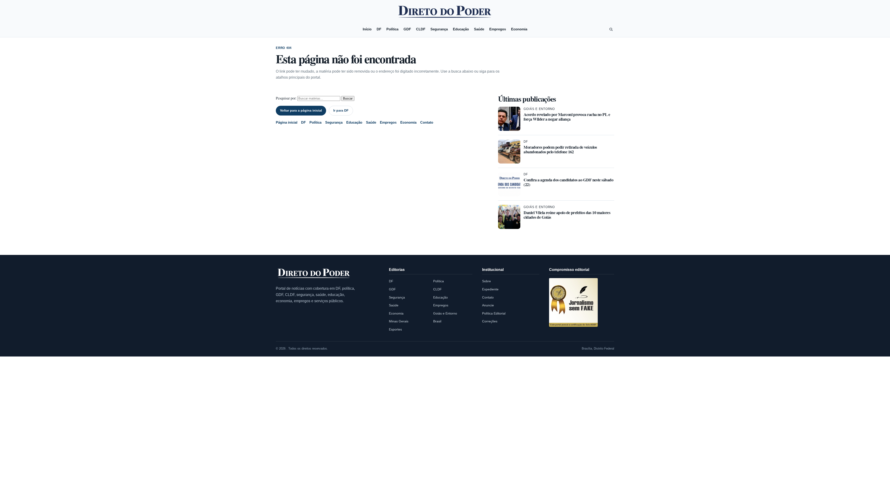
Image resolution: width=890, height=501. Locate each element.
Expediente (490, 289)
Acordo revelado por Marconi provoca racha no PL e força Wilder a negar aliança (567, 116)
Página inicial (286, 122)
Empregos (497, 29)
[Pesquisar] (611, 29)
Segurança (439, 29)
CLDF (420, 29)
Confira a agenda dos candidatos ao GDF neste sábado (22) (568, 182)
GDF (407, 29)
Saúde (479, 29)
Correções (489, 321)
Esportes (395, 329)
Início (367, 29)
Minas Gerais (398, 321)
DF (379, 29)
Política (392, 29)
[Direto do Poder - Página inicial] (314, 273)
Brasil (437, 321)
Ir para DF (341, 110)
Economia (519, 29)
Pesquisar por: (286, 98)
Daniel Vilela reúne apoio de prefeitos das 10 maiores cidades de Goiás (567, 214)
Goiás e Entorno (539, 109)
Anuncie (488, 305)
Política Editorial (493, 313)
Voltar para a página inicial (301, 110)
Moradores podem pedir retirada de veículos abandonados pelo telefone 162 (560, 149)
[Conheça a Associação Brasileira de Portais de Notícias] (573, 302)
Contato (426, 122)
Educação (461, 29)
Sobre (486, 281)
